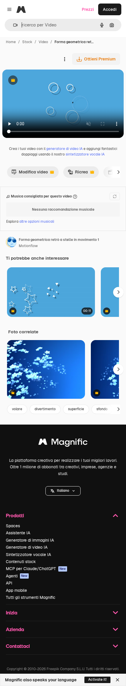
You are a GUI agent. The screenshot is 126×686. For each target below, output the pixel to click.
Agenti (17, 576)
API (9, 583)
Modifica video (29, 173)
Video (43, 42)
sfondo (102, 409)
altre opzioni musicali (36, 221)
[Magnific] (63, 443)
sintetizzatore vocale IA (85, 154)
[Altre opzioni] (64, 59)
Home (11, 42)
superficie (76, 409)
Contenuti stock (21, 561)
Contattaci (18, 646)
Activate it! (97, 679)
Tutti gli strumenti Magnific (30, 597)
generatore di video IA (64, 148)
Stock (27, 42)
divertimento (45, 409)
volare (17, 409)
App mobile (16, 590)
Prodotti (15, 515)
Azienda (15, 629)
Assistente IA (18, 532)
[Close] (117, 679)
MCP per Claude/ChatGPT (36, 568)
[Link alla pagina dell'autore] (11, 243)
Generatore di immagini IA (30, 540)
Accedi (110, 9)
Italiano (63, 490)
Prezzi (88, 9)
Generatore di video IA (26, 547)
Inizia (11, 612)
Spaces (13, 525)
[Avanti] (118, 172)
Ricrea (78, 173)
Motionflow (28, 246)
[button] (63, 491)
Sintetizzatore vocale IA (28, 554)
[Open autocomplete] (13, 25)
